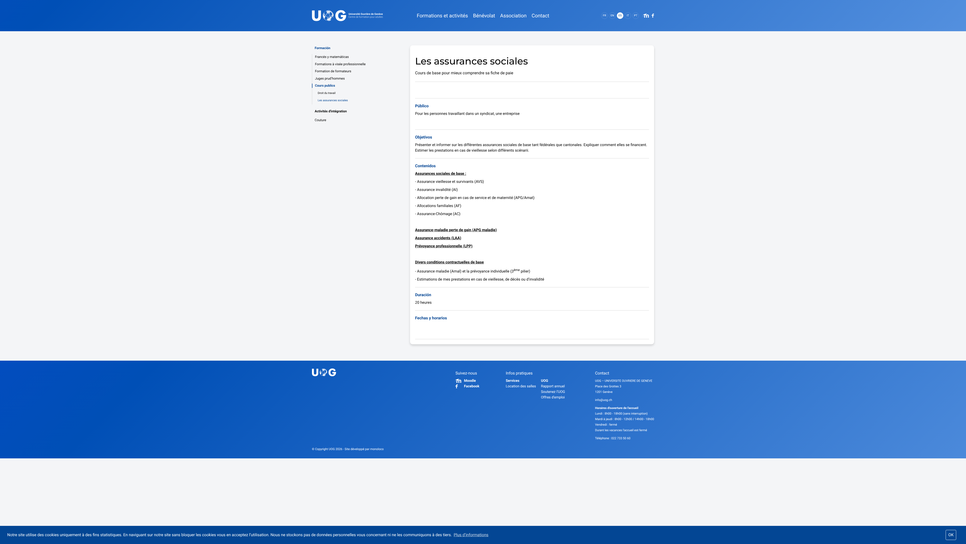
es (620, 15)
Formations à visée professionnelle (340, 64)
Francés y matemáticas (332, 57)
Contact (540, 16)
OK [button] (951, 534)
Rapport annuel (553, 386)
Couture (320, 120)
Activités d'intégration (331, 111)
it (628, 15)
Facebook (471, 386)
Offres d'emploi (553, 397)
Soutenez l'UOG (553, 392)
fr (604, 15)
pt (635, 15)
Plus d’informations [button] (471, 534)
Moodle (470, 381)
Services (512, 381)
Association (513, 16)
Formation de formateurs (333, 71)
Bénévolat (484, 16)
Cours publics (325, 86)
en (612, 15)
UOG (544, 381)
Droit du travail (327, 93)
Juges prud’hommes (330, 79)
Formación (322, 48)
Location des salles (521, 386)
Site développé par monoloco (364, 449)
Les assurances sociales (333, 100)
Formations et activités (442, 16)
